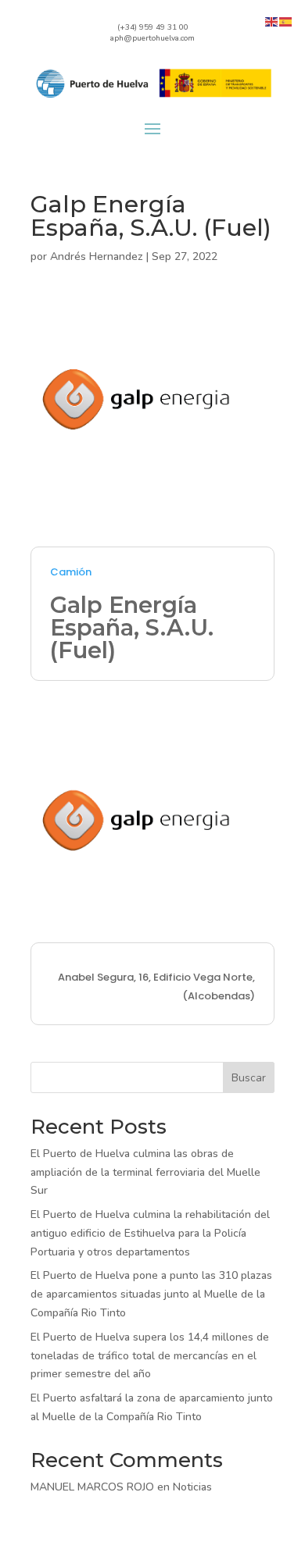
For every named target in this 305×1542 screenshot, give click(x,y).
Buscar (248, 1077)
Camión (71, 572)
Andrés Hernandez (96, 256)
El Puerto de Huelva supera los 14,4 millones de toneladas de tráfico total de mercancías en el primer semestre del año (149, 1356)
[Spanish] (286, 20)
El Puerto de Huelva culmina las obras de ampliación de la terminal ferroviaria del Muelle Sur (145, 1172)
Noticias (192, 1487)
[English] (272, 20)
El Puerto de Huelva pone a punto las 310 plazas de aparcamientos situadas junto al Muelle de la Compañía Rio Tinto (151, 1294)
